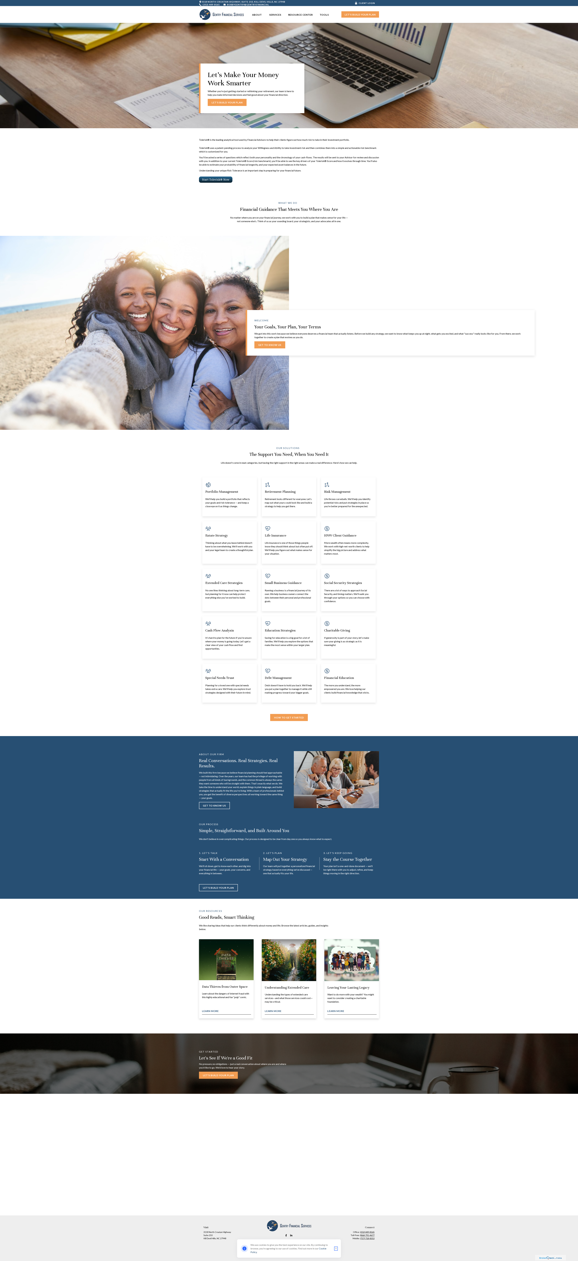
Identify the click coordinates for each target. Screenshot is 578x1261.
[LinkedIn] (291, 1235)
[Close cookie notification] (336, 1248)
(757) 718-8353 (367, 1238)
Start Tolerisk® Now (215, 179)
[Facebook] (286, 1235)
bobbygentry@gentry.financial (248, 4)
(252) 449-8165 (211, 4)
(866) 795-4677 (367, 1235)
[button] (257, 14)
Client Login (367, 3)
